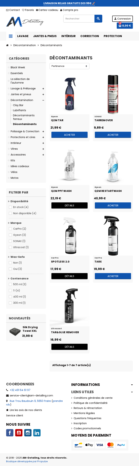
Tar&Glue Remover (65, 332)
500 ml (19, 284)
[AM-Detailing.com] (25, 21)
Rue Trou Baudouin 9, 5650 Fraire (30, 401)
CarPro (19, 229)
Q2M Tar (57, 120)
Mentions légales (84, 413)
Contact (14, 10)
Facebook (9, 432)
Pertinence (58, 66)
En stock (21, 207)
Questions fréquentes (87, 418)
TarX (98, 261)
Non (17, 263)
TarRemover (103, 120)
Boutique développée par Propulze (27, 461)
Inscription (80, 423)
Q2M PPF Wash (61, 191)
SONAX (19, 241)
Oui (17, 269)
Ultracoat (21, 247)
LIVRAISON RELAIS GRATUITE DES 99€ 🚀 (69, 3)
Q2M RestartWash (108, 191)
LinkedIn (37, 432)
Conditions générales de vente (93, 398)
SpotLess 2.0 (60, 261)
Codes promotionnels (87, 428)
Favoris (29, 10)
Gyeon (19, 235)
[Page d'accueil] (7, 45)
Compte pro (70, 10)
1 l (16, 290)
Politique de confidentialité (91, 403)
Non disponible (24, 213)
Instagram (27, 432)
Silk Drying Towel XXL (30, 329)
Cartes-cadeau (48, 10)
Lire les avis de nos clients (26, 410)
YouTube (18, 432)
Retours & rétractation (88, 408)
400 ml (19, 296)
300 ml (19, 303)
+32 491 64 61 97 (20, 390)
